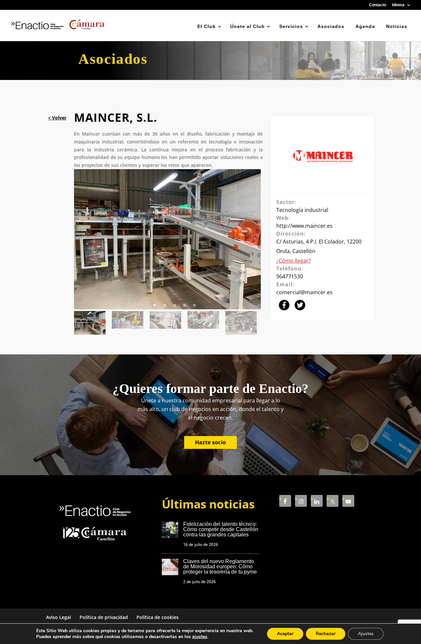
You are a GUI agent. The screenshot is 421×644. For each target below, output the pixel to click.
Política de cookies (157, 617)
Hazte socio (210, 442)
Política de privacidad (104, 617)
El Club (206, 26)
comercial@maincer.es (304, 292)
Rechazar (325, 634)
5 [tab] (194, 301)
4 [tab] (184, 301)
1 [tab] (155, 301)
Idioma (398, 5)
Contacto (377, 5)
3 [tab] (174, 301)
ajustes (199, 637)
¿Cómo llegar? (293, 260)
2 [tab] (164, 301)
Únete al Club (247, 26)
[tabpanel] (168, 239)
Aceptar (285, 634)
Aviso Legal (58, 617)
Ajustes (366, 634)
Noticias (396, 26)
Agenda (365, 26)
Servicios (291, 26)
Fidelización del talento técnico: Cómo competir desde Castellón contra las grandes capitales (220, 529)
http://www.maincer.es (304, 225)
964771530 (289, 276)
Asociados (330, 26)
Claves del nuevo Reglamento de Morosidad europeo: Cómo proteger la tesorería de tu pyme (220, 566)
